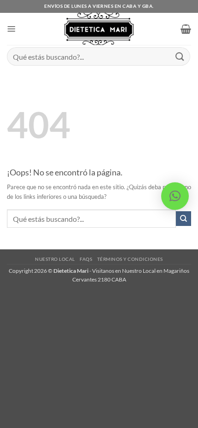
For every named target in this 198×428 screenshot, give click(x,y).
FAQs (86, 259)
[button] (11, 29)
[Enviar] (180, 56)
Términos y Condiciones (130, 259)
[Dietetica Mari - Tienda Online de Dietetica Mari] (99, 29)
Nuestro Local (55, 259)
